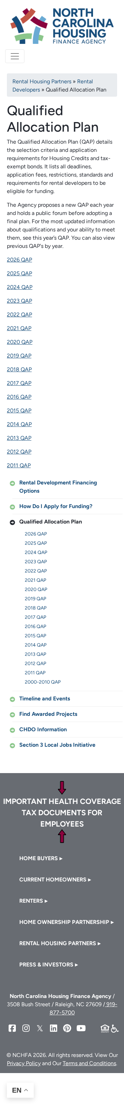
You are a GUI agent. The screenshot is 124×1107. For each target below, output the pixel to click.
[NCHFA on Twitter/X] (39, 1028)
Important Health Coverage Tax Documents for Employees (62, 813)
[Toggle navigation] (14, 56)
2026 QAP (19, 259)
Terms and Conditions (89, 1063)
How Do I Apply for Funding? (55, 506)
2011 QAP (19, 465)
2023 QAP (19, 301)
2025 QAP (19, 273)
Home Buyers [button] (38, 858)
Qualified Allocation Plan (50, 521)
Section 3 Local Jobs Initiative (57, 745)
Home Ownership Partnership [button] (64, 922)
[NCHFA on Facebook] (12, 1028)
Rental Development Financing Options (58, 486)
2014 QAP (19, 424)
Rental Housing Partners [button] (57, 943)
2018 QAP (19, 369)
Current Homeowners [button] (52, 879)
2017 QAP (19, 383)
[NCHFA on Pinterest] (67, 1028)
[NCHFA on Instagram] (26, 1028)
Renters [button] (31, 901)
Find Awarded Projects (48, 714)
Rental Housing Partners (41, 81)
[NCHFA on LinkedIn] (53, 1028)
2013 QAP (19, 438)
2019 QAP (19, 355)
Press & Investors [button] (46, 964)
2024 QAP (19, 287)
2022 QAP (19, 314)
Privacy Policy (24, 1063)
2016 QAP (19, 397)
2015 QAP (19, 410)
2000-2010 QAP (43, 682)
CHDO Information (43, 729)
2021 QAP (19, 328)
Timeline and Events (44, 698)
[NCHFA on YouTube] (81, 1028)
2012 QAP (19, 451)
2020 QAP (19, 342)
